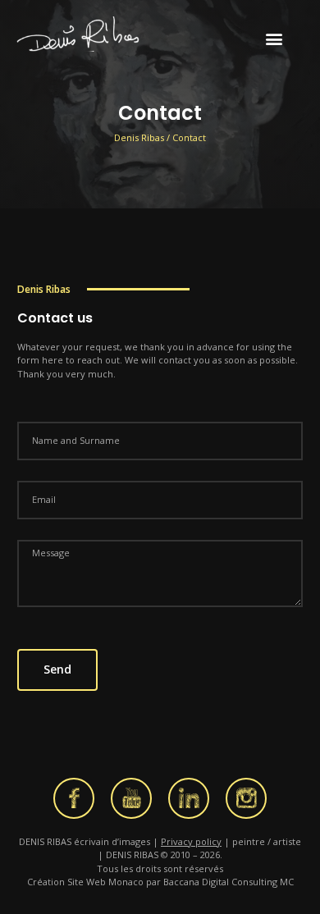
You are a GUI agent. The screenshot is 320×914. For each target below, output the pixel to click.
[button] (274, 38)
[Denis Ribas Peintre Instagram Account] (246, 798)
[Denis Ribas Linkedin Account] (188, 798)
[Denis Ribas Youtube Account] (131, 798)
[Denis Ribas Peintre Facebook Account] (73, 798)
